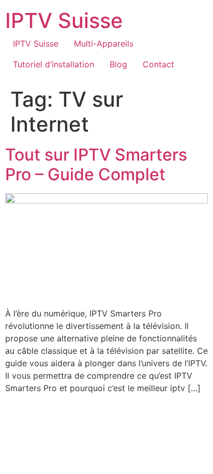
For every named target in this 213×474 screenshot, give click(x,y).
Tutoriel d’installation (53, 64)
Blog (118, 64)
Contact (158, 64)
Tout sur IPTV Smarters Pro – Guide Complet (96, 164)
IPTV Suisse (64, 20)
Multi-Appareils (103, 43)
